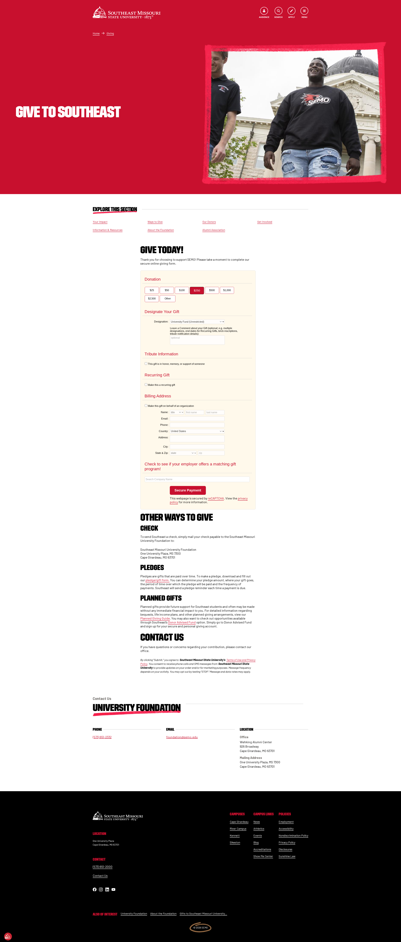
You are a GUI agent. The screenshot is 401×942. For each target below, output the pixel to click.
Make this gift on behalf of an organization (171, 406)
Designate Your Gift (162, 311)
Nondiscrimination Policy (293, 835)
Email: (164, 418)
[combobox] (197, 479)
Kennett (235, 835)
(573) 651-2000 (102, 866)
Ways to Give (155, 221)
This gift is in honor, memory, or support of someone (176, 364)
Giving (110, 33)
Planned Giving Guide (155, 618)
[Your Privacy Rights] (8, 936)
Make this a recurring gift (161, 385)
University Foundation (137, 707)
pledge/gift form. (157, 580)
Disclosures (285, 849)
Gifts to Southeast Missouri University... (203, 913)
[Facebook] (94, 889)
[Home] (126, 12)
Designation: (161, 321)
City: (165, 446)
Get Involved (264, 221)
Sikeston (235, 842)
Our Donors (209, 221)
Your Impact (100, 221)
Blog (256, 842)
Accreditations (262, 849)
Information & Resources (107, 230)
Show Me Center (263, 856)
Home (96, 33)
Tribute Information (161, 354)
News (256, 821)
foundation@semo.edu (182, 737)
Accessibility (286, 828)
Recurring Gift (157, 375)
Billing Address (158, 396)
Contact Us (100, 875)
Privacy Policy (287, 842)
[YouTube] (113, 889)
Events (257, 835)
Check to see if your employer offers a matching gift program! (190, 466)
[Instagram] (101, 889)
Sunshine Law (287, 856)
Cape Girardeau (239, 821)
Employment (286, 821)
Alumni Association (213, 230)
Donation (153, 279)
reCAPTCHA (216, 498)
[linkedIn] (107, 889)
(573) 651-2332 (102, 737)
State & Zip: (161, 453)
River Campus (238, 828)
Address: (163, 437)
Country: (163, 431)
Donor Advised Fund (182, 622)
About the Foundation (161, 230)
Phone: (164, 425)
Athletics (258, 828)
